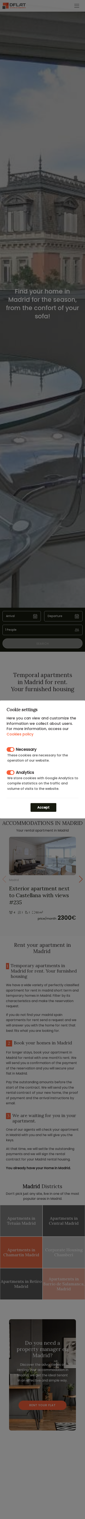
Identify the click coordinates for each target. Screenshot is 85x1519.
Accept (43, 807)
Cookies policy (20, 734)
